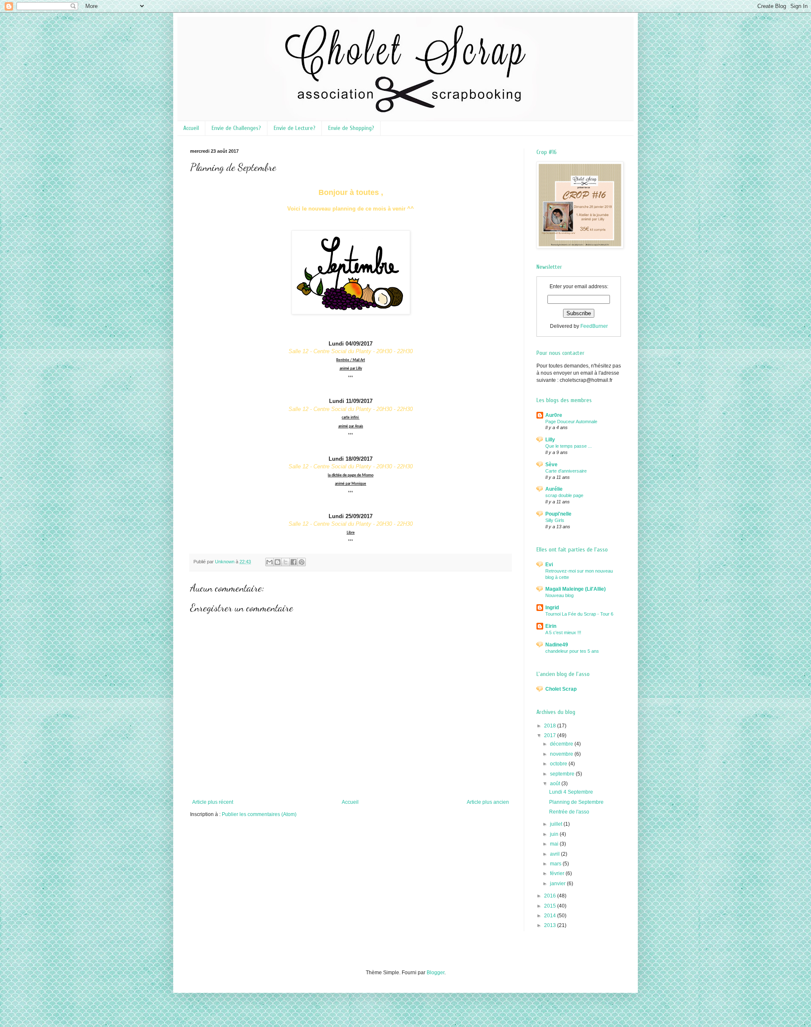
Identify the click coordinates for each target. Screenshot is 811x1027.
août (555, 783)
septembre (563, 774)
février (558, 873)
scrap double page (564, 495)
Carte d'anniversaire (566, 470)
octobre (559, 764)
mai (555, 844)
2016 (550, 896)
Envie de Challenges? (236, 128)
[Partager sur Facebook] (293, 562)
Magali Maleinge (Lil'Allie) (575, 589)
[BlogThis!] (277, 562)
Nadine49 (556, 645)
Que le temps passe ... (568, 446)
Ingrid (552, 608)
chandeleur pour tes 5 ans (572, 651)
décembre (562, 744)
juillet (556, 824)
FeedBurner (594, 326)
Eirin (550, 626)
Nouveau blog (559, 595)
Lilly (550, 440)
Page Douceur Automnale (571, 421)
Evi (549, 565)
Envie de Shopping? (351, 128)
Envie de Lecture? (295, 128)
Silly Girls (554, 520)
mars (556, 864)
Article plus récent (212, 802)
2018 (550, 726)
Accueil (191, 128)
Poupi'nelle (558, 514)
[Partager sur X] (285, 562)
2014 (550, 916)
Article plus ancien (488, 802)
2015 (550, 906)
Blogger (435, 973)
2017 (550, 735)
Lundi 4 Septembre (571, 792)
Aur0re (553, 415)
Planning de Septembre (576, 802)
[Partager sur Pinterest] (301, 562)
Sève (551, 465)
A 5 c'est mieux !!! (563, 632)
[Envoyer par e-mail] (269, 562)
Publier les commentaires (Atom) (259, 814)
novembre (562, 754)
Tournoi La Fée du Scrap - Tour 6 (579, 613)
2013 (550, 925)
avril (555, 854)
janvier (558, 883)
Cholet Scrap (561, 689)
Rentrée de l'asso (569, 812)
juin (555, 834)
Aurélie (554, 489)
